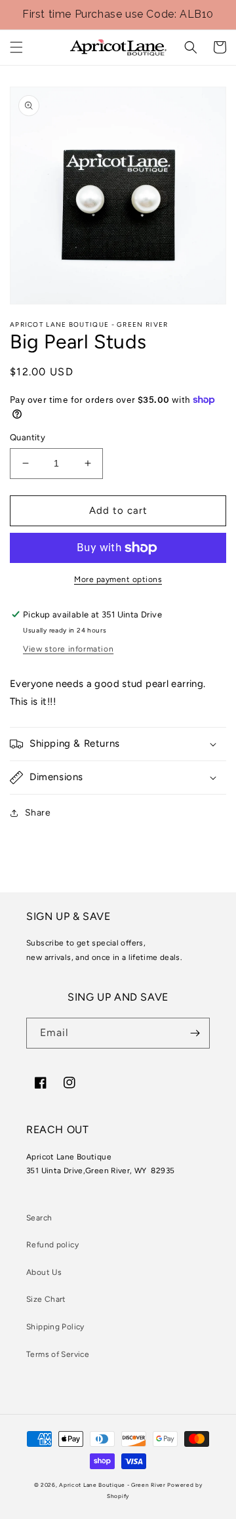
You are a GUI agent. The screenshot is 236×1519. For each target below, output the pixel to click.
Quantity (27, 437)
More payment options (118, 579)
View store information (68, 649)
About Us (44, 1272)
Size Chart (46, 1299)
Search (39, 1217)
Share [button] (37, 812)
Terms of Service (57, 1354)
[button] (16, 47)
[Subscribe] (194, 1033)
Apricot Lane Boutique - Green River (112, 1485)
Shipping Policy (55, 1326)
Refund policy (52, 1244)
